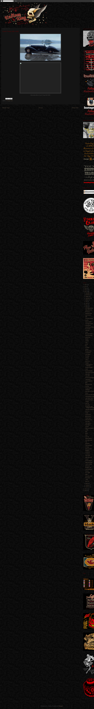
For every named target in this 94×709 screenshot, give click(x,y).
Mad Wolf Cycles (88, 313)
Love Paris (87, 421)
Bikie (86, 431)
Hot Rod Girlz (88, 414)
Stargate (87, 362)
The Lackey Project (89, 399)
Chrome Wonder (88, 460)
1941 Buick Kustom (89, 318)
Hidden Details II (88, 438)
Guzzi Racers (88, 352)
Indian (86, 369)
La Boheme (87, 453)
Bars (86, 345)
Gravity (86, 412)
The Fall (87, 426)
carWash (87, 401)
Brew (86, 382)
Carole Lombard (88, 464)
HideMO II (87, 450)
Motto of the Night (88, 335)
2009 (85, 490)
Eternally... (87, 386)
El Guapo (87, 447)
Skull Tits (87, 403)
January (87, 486)
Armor (86, 433)
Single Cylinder (88, 321)
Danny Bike (87, 477)
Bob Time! (87, 481)
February (87, 485)
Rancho (86, 320)
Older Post (75, 107)
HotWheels (87, 389)
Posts (86, 190)
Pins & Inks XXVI (88, 476)
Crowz (86, 332)
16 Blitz (86, 429)
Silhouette (87, 330)
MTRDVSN (87, 452)
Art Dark (87, 357)
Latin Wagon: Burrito (89, 398)
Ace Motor (87, 347)
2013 (85, 288)
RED (86, 435)
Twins (86, 342)
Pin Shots (87, 356)
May (86, 305)
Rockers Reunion (88, 370)
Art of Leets (87, 465)
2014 (85, 286)
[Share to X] (9, 98)
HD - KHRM (87, 472)
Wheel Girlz (87, 374)
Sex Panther (87, 328)
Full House (87, 311)
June (86, 303)
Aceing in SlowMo (89, 367)
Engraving (87, 443)
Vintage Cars (9, 100)
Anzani (86, 459)
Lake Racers (87, 379)
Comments (87, 193)
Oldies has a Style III (89, 428)
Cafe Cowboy (88, 423)
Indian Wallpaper (88, 469)
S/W (86, 316)
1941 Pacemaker (88, 445)
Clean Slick (87, 375)
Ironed (86, 344)
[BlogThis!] (7, 98)
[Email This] (6, 98)
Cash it (86, 359)
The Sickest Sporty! (89, 323)
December (87, 293)
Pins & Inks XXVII (88, 440)
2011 (85, 291)
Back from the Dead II (89, 391)
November (87, 294)
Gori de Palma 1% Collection (89, 365)
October (87, 296)
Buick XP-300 (88, 416)
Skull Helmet (87, 424)
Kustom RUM (88, 325)
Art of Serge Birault (89, 308)
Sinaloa (86, 349)
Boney (86, 393)
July (86, 301)
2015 (85, 284)
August (86, 299)
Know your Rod (88, 448)
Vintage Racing (88, 387)
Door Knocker (88, 315)
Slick (86, 441)
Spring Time (87, 337)
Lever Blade (87, 354)
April (86, 306)
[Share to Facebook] (10, 98)
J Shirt (86, 479)
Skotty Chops (88, 418)
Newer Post (6, 107)
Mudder (86, 339)
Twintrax (87, 471)
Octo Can (87, 436)
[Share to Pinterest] (11, 98)
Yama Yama (87, 455)
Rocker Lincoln (88, 351)
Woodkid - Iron (88, 467)
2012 (85, 289)
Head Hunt (87, 361)
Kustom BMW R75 (89, 381)
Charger (87, 340)
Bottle (86, 474)
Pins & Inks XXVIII (88, 333)
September (87, 298)
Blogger (61, 706)
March (86, 483)
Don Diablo (87, 404)
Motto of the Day (88, 310)
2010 (85, 489)
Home (41, 107)
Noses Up (87, 411)
